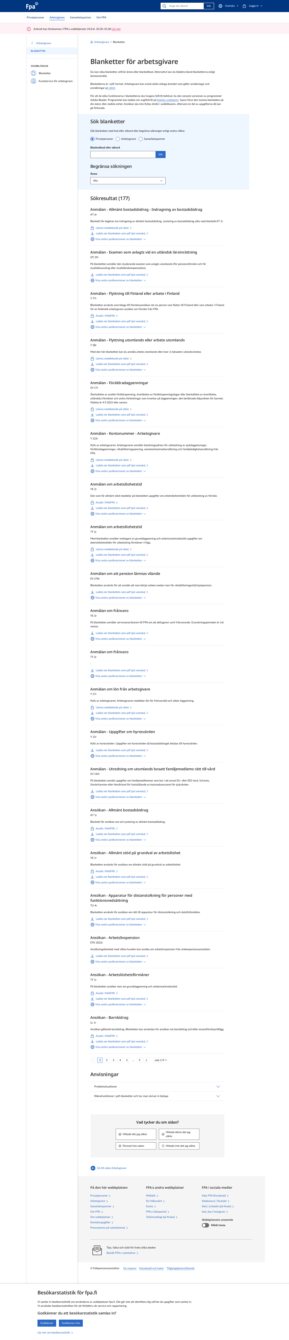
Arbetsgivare (43, 43)
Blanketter (38, 50)
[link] (35, 17)
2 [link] (107, 1060)
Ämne (93, 174)
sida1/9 (159, 1060)
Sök (209, 6)
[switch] (205, 1225)
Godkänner (46, 1323)
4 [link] (120, 1060)
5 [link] (127, 1060)
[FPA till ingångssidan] (32, 6)
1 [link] (100, 1060)
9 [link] (139, 1060)
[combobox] (123, 154)
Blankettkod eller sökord (105, 147)
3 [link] (113, 1060)
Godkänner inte (71, 1323)
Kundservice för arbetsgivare (56, 81)
